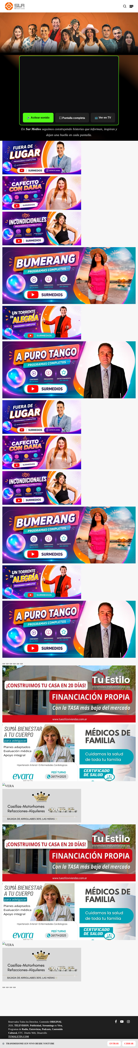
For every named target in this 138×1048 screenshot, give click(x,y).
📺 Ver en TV (103, 117)
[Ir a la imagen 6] (21, 663)
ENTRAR (114, 1043)
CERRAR (128, 1043)
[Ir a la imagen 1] (3, 663)
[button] (131, 6)
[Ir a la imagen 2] (7, 663)
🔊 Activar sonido (38, 117)
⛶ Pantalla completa (72, 118)
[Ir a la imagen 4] (14, 663)
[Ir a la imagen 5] (17, 663)
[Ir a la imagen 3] (10, 663)
